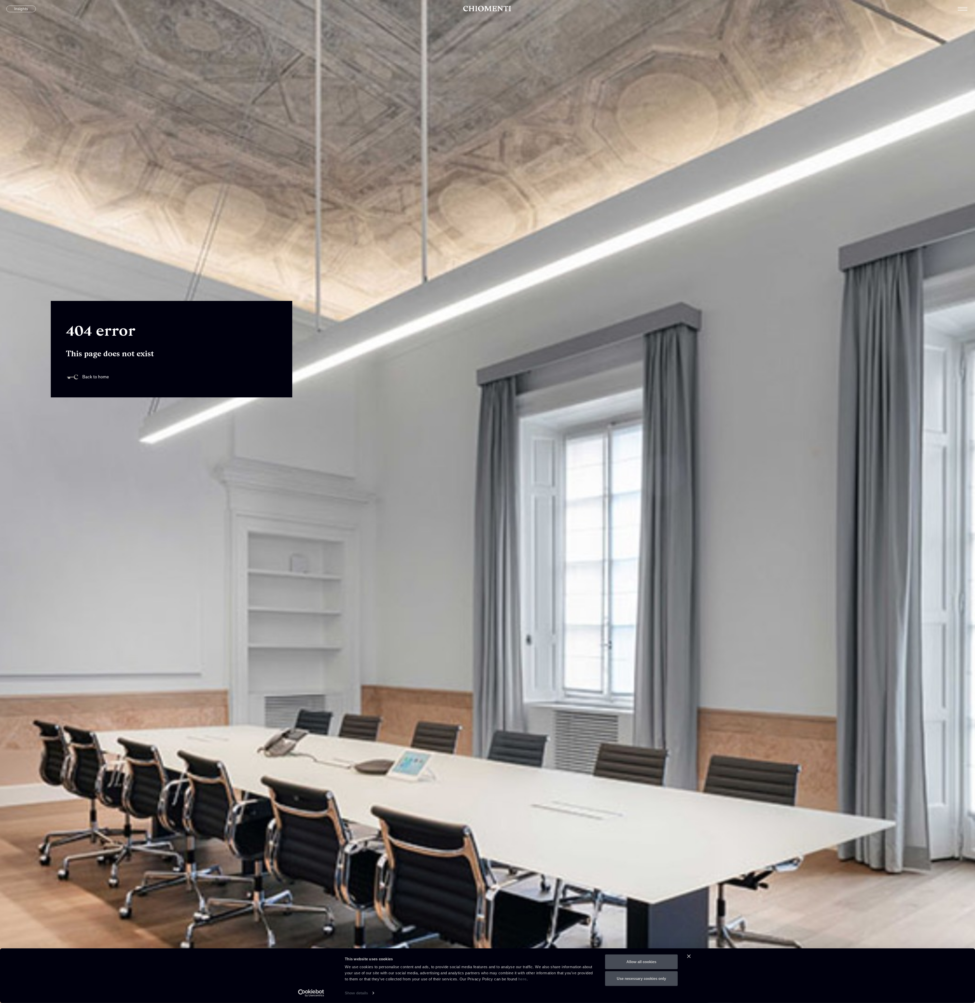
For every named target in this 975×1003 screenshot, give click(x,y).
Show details (356, 993)
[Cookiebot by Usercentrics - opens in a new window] (311, 993)
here (522, 979)
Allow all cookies (641, 962)
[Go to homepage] (487, 9)
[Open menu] (966, 9)
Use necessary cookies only (641, 978)
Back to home (95, 377)
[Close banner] (689, 956)
